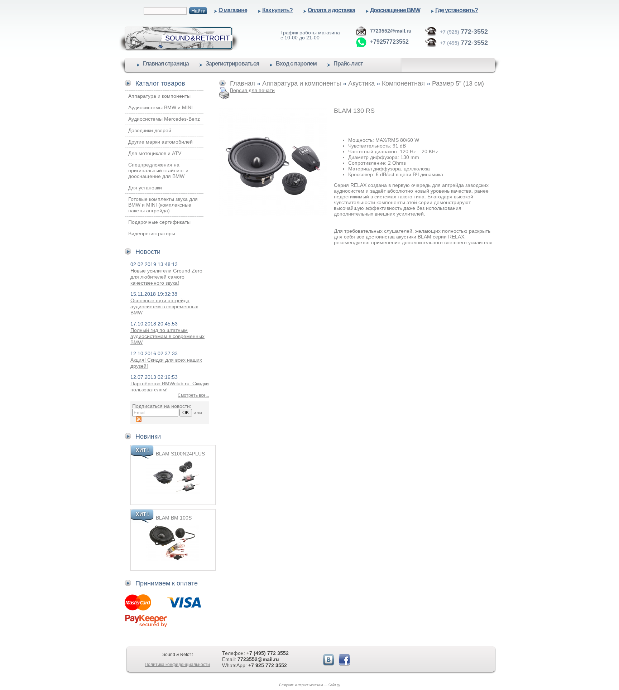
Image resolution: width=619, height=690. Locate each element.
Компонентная (403, 83)
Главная (242, 83)
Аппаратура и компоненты (159, 96)
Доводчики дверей (149, 130)
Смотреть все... (193, 395)
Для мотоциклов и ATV (154, 153)
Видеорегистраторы (151, 233)
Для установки (145, 187)
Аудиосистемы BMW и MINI (160, 107)
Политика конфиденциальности (177, 664)
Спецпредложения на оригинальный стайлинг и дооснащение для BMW (158, 170)
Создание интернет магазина (301, 685)
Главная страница (166, 64)
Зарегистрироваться (232, 64)
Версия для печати (252, 90)
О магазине (233, 10)
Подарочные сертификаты (159, 222)
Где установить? (456, 10)
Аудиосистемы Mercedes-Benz (164, 119)
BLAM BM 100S (174, 518)
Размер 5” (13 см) (458, 83)
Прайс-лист (348, 64)
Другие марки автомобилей (160, 142)
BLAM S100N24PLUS (180, 454)
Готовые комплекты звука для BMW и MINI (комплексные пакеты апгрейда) (163, 204)
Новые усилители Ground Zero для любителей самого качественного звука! (166, 277)
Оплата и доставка (331, 10)
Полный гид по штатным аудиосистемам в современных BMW (167, 336)
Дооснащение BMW (395, 10)
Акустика (361, 83)
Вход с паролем (296, 64)
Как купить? (277, 10)
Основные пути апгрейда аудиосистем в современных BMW (164, 306)
